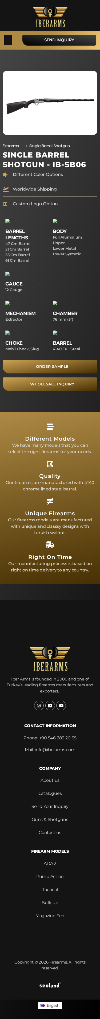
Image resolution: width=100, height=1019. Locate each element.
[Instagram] (39, 705)
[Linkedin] (50, 705)
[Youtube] (61, 705)
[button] (8, 40)
